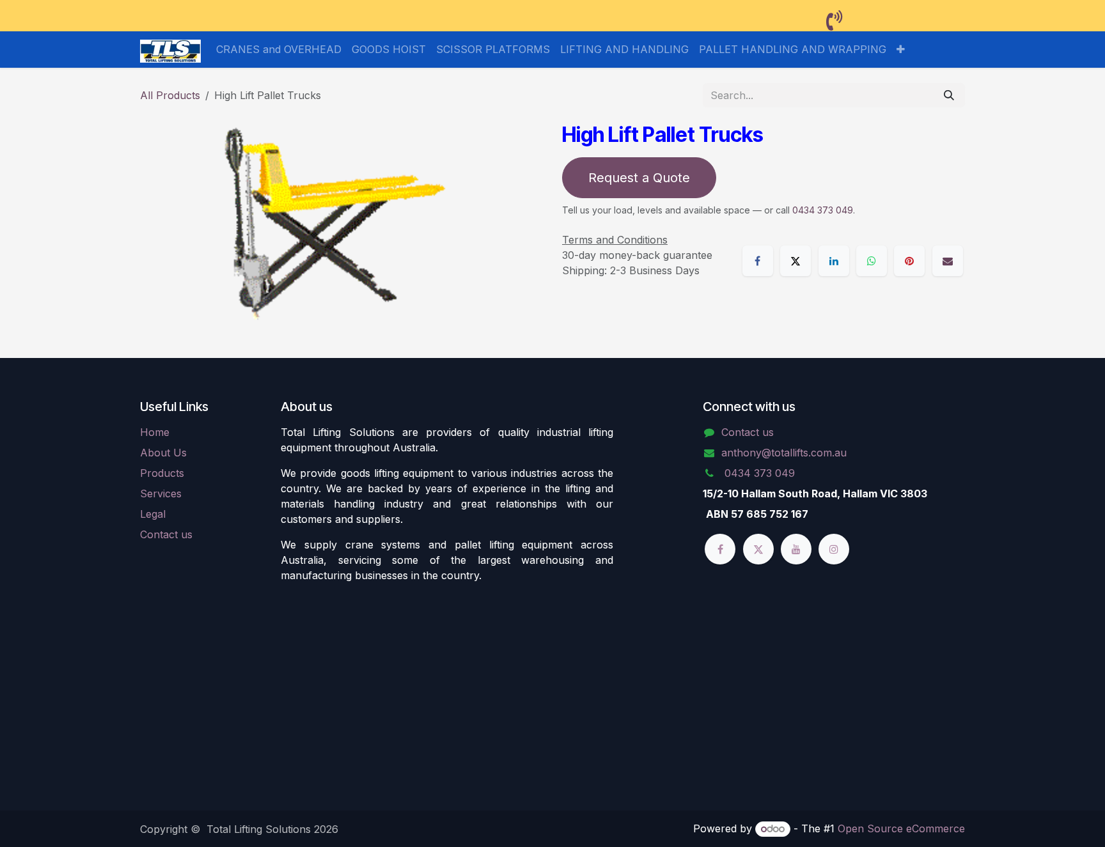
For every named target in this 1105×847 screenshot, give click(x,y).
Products (162, 473)
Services (161, 493)
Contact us (166, 534)
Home (154, 432)
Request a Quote (639, 177)
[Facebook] (757, 260)
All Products (170, 95)
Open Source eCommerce (901, 828)
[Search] (949, 95)
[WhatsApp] (871, 260)
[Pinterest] (909, 260)
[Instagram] (834, 549)
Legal (153, 514)
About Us (163, 452)
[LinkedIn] (834, 260)
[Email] (947, 260)
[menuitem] (279, 49)
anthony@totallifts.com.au (784, 452)
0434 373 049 (822, 210)
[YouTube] (796, 549)
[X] (795, 260)
